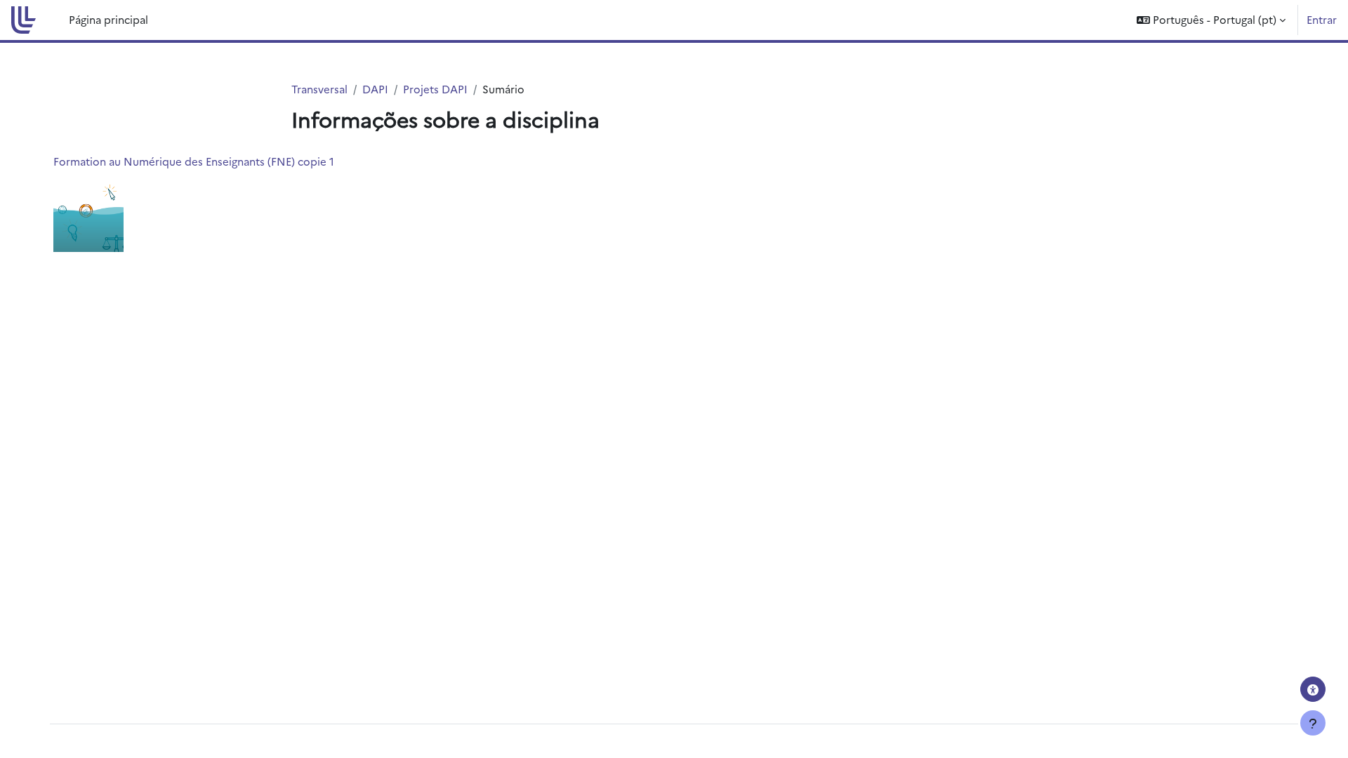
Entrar (1322, 19)
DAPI (375, 88)
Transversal (319, 88)
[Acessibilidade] (1313, 689)
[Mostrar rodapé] (1313, 723)
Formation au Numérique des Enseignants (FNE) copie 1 (193, 161)
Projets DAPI (435, 88)
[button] (1211, 20)
